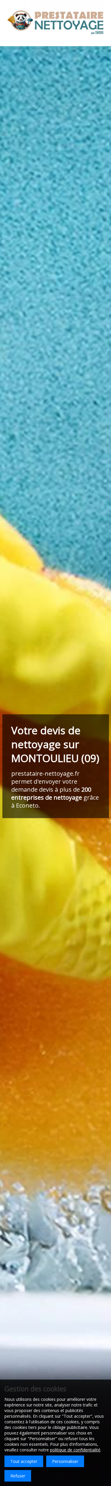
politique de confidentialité (75, 1450)
